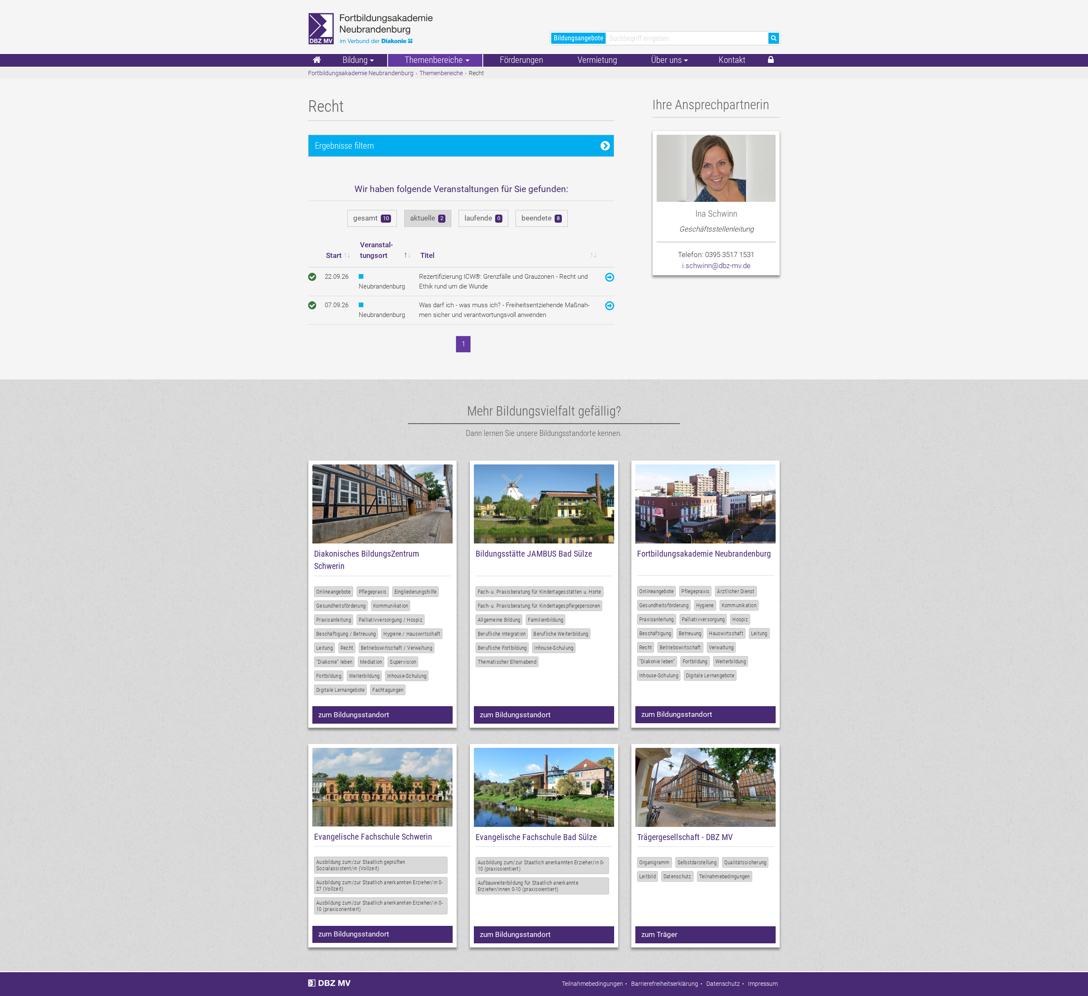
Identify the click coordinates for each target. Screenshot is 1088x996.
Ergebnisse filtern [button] (344, 145)
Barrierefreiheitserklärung (664, 984)
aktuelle (426, 218)
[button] (771, 60)
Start (334, 255)
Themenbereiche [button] (434, 60)
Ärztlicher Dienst (735, 591)
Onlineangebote (333, 592)
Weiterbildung (364, 676)
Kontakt (732, 60)
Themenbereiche (441, 73)
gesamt (371, 218)
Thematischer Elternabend (507, 662)
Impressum (763, 984)
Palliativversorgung (703, 619)
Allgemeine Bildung (499, 620)
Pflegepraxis (373, 592)
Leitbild (647, 876)
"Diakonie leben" (657, 661)
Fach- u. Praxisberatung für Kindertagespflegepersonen (539, 606)
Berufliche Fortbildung (502, 648)
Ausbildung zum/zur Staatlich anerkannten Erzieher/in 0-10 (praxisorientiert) (379, 906)
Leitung (324, 648)
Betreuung (690, 633)
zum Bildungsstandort (353, 714)
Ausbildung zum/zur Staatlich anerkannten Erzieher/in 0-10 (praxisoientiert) (541, 865)
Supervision (403, 662)
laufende (482, 218)
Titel (427, 255)
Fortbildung (328, 676)
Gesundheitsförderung (341, 606)
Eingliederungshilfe (415, 592)
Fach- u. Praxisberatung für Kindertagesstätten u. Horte (539, 592)
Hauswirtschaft (726, 633)
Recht (346, 648)
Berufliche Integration (502, 634)
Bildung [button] (355, 60)
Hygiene (705, 605)
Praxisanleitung (333, 620)
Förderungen (521, 60)
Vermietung (597, 60)
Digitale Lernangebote (340, 690)
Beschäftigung (655, 633)
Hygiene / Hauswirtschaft (411, 634)
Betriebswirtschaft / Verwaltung (396, 648)
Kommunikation (390, 606)
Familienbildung (545, 620)
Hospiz (740, 619)
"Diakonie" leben (334, 662)
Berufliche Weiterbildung (560, 634)
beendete (540, 218)
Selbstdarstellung (697, 862)
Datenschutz (677, 876)
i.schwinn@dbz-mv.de (716, 265)
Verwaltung (721, 647)
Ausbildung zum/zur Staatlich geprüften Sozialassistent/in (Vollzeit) (360, 865)
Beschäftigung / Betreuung (346, 634)
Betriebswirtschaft (680, 647)
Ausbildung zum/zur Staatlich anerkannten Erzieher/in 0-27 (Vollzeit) (379, 885)
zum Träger (659, 934)
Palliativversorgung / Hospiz (390, 620)
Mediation (371, 662)
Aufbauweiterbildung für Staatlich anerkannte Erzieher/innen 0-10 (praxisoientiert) (528, 886)
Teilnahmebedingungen (724, 876)
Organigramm (654, 862)
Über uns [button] (666, 60)
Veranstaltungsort (376, 250)
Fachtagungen (387, 690)
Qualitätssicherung (745, 862)
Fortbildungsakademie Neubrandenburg (361, 73)
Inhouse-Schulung (406, 676)
